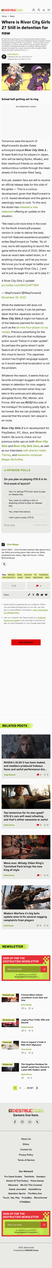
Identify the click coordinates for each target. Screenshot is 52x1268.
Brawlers (11, 575)
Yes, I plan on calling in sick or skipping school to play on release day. (25, 503)
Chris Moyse (13, 54)
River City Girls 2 (9, 577)
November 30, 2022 (14, 297)
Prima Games (37, 1180)
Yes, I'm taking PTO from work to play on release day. (27, 493)
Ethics (26, 1144)
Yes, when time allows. (20, 511)
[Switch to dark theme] (44, 9)
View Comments (26, 642)
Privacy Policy (32, 976)
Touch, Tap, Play (11, 1197)
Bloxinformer (40, 1197)
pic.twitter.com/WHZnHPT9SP (20, 285)
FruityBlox (27, 1197)
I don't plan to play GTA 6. (21, 517)
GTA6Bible (25, 1202)
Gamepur (41, 1176)
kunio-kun (28, 575)
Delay (19, 575)
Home (4, 16)
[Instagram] (4, 564)
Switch (28, 577)
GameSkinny (34, 1189)
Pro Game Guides (13, 1176)
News (12, 16)
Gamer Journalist (17, 1189)
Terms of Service (19, 976)
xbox (47, 577)
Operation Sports (17, 1193)
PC (35, 575)
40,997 (30, 1088)
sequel (20, 577)
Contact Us (26, 1149)
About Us (26, 1139)
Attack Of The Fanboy (17, 1180)
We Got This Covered (31, 1185)
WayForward (38, 577)
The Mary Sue (35, 1193)
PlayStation (43, 575)
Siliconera (13, 1185)
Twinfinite (29, 1176)
